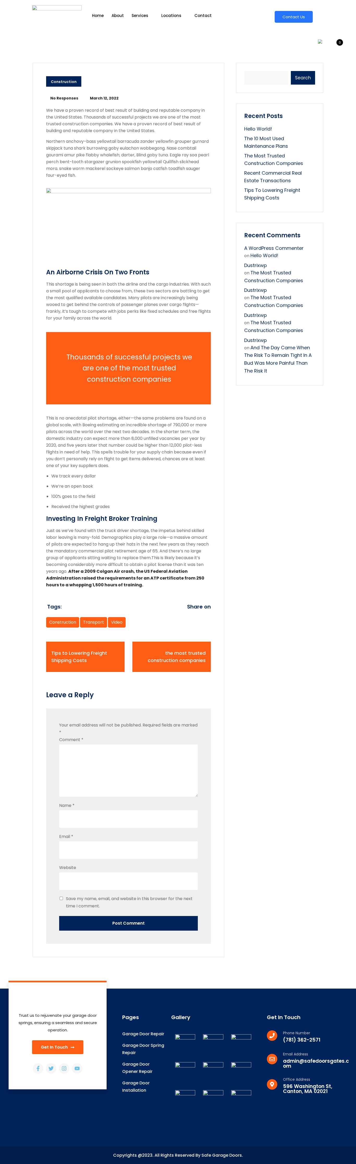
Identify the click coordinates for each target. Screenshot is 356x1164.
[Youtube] (77, 1068)
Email (66, 837)
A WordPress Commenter (274, 248)
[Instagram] (64, 1068)
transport (93, 622)
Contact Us (294, 17)
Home (98, 15)
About (118, 15)
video (116, 622)
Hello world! (258, 129)
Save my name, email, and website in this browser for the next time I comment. (129, 902)
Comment (71, 740)
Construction (64, 81)
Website (67, 868)
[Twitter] (51, 1068)
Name (67, 805)
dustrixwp (255, 265)
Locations (171, 15)
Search (303, 78)
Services (140, 15)
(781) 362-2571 (301, 1039)
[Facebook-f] (38, 1068)
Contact (203, 15)
